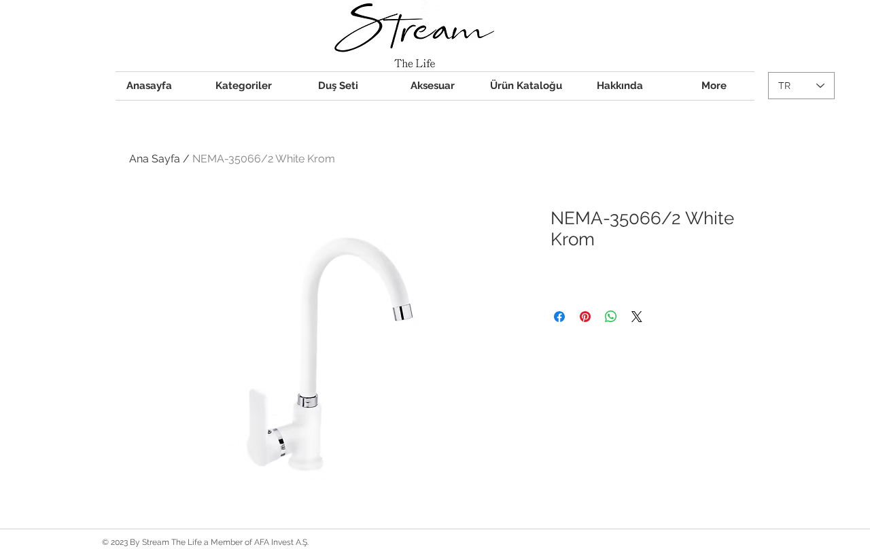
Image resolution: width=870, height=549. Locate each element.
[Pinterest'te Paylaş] (585, 316)
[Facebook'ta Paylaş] (559, 316)
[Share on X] (637, 316)
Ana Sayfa (154, 158)
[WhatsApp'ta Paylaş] (611, 316)
